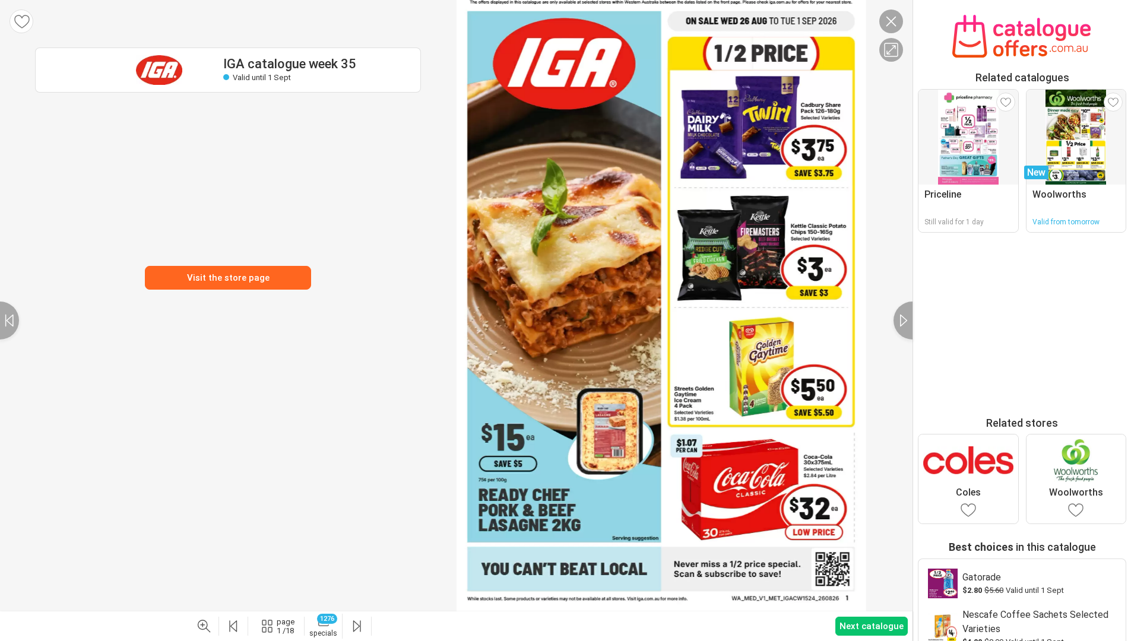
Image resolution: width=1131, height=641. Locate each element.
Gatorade (981, 577)
